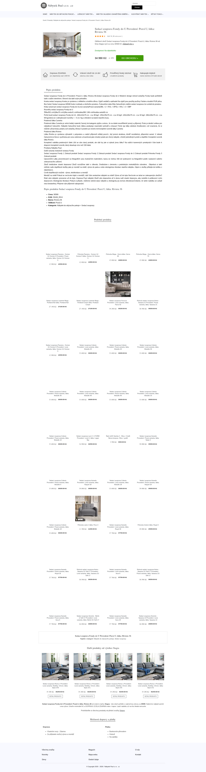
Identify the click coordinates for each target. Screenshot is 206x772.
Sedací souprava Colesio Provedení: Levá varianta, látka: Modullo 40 (88, 393)
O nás (137, 750)
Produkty (50, 20)
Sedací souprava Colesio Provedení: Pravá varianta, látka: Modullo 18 (58, 527)
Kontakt (138, 755)
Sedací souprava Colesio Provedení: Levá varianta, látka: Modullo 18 (118, 482)
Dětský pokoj (156, 14)
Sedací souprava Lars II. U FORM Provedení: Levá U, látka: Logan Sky (87, 438)
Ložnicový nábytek (85, 14)
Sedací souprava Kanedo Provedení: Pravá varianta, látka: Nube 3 (148, 438)
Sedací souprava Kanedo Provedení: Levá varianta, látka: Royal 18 (118, 527)
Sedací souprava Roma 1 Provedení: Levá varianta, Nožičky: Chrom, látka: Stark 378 (55, 686)
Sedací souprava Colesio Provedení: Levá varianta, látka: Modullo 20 (88, 347)
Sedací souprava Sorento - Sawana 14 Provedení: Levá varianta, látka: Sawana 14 (148, 618)
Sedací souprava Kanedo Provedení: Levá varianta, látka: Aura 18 (118, 618)
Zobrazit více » (128, 44)
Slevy (44, 759)
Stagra (101, 44)
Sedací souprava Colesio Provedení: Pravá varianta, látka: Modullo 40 (118, 393)
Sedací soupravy (120, 639)
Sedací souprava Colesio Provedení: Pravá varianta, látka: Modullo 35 (58, 393)
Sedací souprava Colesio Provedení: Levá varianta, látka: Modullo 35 (148, 347)
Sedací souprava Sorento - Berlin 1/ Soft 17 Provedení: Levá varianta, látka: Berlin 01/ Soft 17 (88, 618)
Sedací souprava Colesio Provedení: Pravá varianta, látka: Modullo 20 (118, 347)
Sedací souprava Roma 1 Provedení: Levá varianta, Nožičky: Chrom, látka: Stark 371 (87, 686)
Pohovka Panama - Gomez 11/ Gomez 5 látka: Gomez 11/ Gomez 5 (88, 256)
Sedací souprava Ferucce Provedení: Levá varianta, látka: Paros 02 (118, 302)
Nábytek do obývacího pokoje (62, 14)
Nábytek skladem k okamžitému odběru (112, 14)
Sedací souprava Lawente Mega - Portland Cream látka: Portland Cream (87, 302)
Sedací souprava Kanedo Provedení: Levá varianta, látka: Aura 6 (118, 571)
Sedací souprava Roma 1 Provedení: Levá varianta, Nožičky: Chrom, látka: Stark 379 (119, 686)
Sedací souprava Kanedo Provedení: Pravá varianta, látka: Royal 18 (58, 571)
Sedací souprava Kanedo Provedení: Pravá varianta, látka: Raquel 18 (148, 482)
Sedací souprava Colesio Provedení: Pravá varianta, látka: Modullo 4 (58, 482)
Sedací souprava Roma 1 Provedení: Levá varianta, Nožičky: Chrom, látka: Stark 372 (150, 686)
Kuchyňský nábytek (139, 14)
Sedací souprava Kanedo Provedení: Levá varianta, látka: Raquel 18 (88, 482)
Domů (45, 14)
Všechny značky (48, 750)
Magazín (92, 750)
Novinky (45, 755)
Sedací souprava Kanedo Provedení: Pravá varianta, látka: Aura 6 (58, 618)
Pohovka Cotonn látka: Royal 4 (148, 525)
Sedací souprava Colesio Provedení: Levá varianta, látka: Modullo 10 (148, 393)
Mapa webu (93, 755)
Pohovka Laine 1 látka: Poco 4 (88, 525)
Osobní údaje (94, 759)
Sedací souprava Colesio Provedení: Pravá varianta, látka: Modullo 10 (58, 438)
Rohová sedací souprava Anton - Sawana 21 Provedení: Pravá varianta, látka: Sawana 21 (148, 302)
